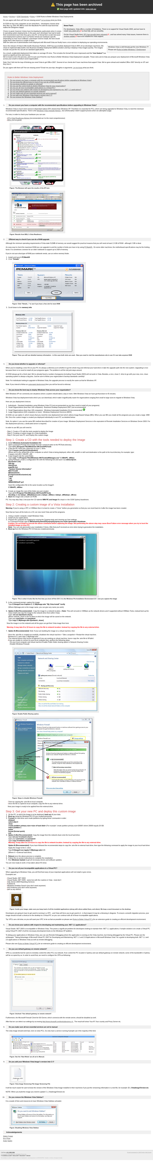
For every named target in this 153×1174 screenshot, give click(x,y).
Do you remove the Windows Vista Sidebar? (26, 97)
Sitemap (28, 1155)
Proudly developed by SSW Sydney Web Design (139, 1152)
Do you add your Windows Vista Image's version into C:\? (31, 95)
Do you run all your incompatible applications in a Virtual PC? (32, 88)
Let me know (78, 68)
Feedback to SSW (7, 1155)
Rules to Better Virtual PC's (83, 919)
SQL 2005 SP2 (74, 31)
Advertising (22, 1155)
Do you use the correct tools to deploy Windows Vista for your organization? (38, 86)
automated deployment (37, 384)
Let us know (45, 20)
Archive (12, 17)
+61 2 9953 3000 (10, 1152)
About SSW (15, 1155)
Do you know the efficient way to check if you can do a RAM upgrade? (35, 82)
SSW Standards (23, 17)
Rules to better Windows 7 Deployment (131, 50)
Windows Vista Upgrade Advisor (49, 111)
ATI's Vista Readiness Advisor (18, 118)
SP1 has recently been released (95, 34)
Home (5, 17)
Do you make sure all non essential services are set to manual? (33, 93)
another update (69, 36)
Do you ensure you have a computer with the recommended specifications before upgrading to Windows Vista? (51, 80)
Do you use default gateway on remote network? (28, 91)
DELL (9, 120)
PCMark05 (88, 247)
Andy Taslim (7, 1141)
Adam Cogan (8, 1136)
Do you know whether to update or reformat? (26, 84)
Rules (32, 17)
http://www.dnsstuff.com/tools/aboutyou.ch (57, 1021)
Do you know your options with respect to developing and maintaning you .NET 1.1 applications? (45, 90)
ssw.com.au (91, 9)
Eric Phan (6, 1138)
